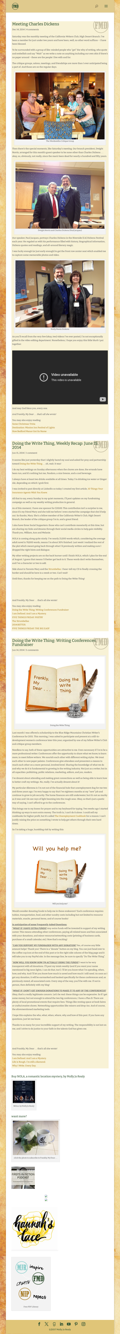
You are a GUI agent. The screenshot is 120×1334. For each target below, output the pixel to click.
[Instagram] (83, 1324)
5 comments (32, 650)
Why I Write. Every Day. (24, 1065)
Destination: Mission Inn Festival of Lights (33, 427)
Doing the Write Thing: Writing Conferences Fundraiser (40, 610)
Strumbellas (54, 569)
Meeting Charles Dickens (35, 24)
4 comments (32, 29)
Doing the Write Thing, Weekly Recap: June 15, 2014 (55, 445)
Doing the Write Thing (31, 463)
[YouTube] (69, 1324)
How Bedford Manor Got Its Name (29, 431)
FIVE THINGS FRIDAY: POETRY (27, 617)
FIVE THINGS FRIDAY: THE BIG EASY (31, 628)
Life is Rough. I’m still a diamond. (29, 1062)
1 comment (31, 453)
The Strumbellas (20, 621)
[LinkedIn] (61, 1324)
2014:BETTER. (19, 624)
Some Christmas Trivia (23, 424)
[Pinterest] (76, 1324)
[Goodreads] (54, 1324)
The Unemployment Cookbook (70, 816)
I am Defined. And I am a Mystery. (29, 613)
